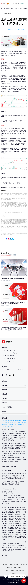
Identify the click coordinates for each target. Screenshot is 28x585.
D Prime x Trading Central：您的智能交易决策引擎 (12, 278)
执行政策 (23, 564)
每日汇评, (15, 29)
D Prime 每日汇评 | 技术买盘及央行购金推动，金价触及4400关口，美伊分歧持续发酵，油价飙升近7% (13, 328)
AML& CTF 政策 (14, 564)
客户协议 (5, 564)
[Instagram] (8, 239)
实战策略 (8, 13)
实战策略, (10, 29)
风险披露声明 (17, 567)
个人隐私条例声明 (9, 570)
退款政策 (9, 567)
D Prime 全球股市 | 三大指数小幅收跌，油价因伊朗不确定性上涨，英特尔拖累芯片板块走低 (13, 302)
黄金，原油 (21, 29)
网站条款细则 (20, 570)
